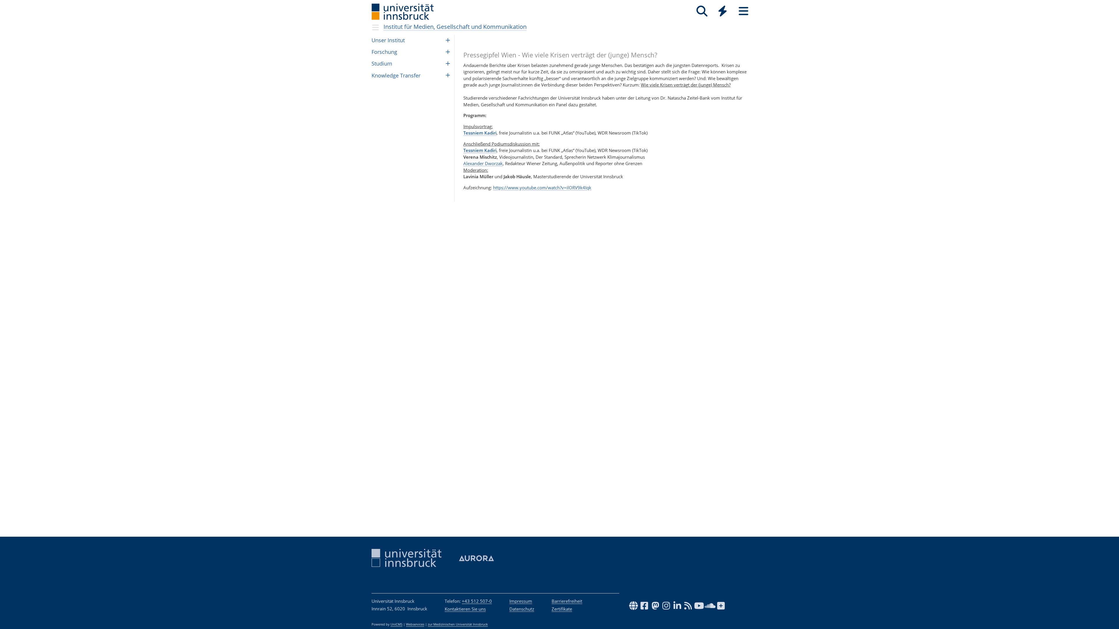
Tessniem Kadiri (480, 133)
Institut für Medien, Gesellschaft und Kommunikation (455, 27)
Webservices (415, 624)
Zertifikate (562, 609)
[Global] (723, 11)
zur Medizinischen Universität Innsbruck (458, 624)
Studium (382, 63)
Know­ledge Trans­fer (396, 75)
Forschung (384, 51)
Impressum (520, 601)
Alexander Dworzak (483, 163)
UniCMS (396, 624)
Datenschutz (521, 609)
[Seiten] (743, 11)
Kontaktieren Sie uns (465, 609)
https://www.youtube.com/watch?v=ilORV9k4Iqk (542, 187)
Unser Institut (388, 40)
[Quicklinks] (722, 11)
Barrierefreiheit (567, 601)
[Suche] (702, 11)
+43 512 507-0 (477, 601)
